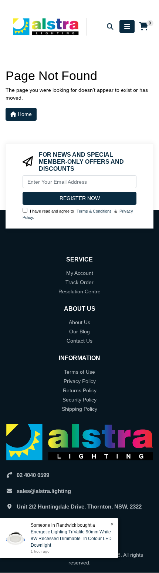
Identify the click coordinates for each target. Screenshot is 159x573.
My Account (79, 273)
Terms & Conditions (94, 211)
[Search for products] (110, 26)
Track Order (79, 282)
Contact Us (79, 341)
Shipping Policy (79, 409)
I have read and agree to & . (78, 214)
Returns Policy (80, 390)
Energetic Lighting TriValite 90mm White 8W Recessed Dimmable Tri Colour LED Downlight (71, 538)
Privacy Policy (80, 381)
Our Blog (79, 331)
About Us (79, 322)
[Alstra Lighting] (46, 26)
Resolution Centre (79, 291)
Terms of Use (79, 372)
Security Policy (79, 400)
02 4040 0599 (33, 475)
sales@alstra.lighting (44, 491)
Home (24, 114)
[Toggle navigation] (127, 26)
